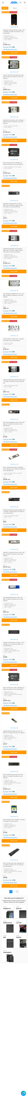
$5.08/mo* (5, 746)
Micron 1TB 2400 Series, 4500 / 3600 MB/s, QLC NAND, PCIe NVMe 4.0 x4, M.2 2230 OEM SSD (13, 688)
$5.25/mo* (5, 791)
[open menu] (3, 2)
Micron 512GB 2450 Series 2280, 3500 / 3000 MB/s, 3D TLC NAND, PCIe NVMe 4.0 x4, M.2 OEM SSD (13, 776)
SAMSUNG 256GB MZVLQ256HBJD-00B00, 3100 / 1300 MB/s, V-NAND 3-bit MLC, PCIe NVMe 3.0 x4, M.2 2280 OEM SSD (14, 511)
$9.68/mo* (5, 659)
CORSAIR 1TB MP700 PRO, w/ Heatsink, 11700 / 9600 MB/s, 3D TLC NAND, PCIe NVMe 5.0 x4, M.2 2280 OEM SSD (13, 644)
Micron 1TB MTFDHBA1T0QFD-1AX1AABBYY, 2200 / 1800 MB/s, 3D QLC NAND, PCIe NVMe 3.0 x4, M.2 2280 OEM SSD (14, 469)
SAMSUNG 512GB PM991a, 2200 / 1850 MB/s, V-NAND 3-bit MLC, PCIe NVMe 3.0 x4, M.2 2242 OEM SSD (14, 122)
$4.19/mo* (5, 175)
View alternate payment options (10, 49)
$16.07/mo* (6, 880)
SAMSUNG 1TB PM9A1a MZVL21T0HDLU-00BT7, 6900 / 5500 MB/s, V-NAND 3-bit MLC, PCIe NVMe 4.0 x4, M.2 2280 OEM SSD (13, 205)
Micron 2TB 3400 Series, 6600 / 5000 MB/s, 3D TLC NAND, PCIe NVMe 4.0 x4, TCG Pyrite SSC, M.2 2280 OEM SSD (13, 865)
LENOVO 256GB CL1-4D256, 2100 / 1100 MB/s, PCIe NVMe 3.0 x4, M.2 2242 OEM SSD (13, 339)
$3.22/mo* (5, 265)
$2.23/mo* (5, 614)
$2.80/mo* (5, 394)
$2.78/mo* (5, 310)
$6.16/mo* (5, 220)
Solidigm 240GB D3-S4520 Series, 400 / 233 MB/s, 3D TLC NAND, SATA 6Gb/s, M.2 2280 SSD (14, 732)
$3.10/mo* (5, 524)
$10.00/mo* (6, 569)
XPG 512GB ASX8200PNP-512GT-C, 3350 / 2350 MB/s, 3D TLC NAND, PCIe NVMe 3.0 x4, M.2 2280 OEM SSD (13, 424)
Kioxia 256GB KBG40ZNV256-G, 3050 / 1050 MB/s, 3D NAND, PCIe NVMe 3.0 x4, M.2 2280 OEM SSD (13, 599)
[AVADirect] (14, 2)
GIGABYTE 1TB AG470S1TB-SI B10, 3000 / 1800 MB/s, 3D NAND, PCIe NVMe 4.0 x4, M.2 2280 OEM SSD (13, 554)
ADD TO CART (14, 52)
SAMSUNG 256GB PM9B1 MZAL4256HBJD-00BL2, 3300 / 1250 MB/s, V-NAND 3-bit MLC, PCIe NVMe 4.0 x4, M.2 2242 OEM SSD (13, 250)
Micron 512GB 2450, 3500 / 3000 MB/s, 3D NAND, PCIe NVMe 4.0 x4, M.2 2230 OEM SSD (13, 163)
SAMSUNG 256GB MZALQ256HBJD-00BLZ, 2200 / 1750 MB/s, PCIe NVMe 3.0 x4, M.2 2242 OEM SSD (14, 381)
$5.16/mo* (5, 47)
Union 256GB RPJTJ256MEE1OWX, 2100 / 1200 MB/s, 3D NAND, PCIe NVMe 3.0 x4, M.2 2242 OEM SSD (13, 295)
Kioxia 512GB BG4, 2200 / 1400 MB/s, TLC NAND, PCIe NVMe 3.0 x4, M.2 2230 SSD (14, 820)
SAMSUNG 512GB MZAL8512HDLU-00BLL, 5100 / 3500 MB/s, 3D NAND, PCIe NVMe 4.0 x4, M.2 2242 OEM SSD (13, 32)
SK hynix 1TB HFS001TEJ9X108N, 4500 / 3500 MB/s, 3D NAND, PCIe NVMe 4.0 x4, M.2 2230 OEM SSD (13, 77)
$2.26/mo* (5, 351)
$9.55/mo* (5, 92)
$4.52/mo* (5, 134)
